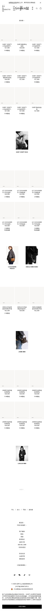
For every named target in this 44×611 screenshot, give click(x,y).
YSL (12, 509)
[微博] (14, 575)
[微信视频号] (29, 575)
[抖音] (24, 575)
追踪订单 (22, 542)
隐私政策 (22, 559)
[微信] (19, 575)
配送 (22, 534)
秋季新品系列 (13, 2)
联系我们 (22, 539)
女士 (18, 509)
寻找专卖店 (22, 547)
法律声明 (22, 556)
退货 (22, 536)
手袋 (24, 509)
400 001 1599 (22, 544)
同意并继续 (22, 606)
